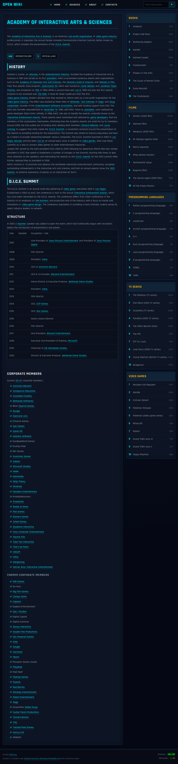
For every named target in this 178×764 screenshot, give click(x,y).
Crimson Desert (151, 400)
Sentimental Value (151, 162)
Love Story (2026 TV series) (151, 349)
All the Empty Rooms (151, 185)
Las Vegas (100, 189)
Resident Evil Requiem (151, 384)
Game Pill (17, 431)
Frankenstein (151, 65)
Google (16, 646)
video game (70, 189)
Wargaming (18, 562)
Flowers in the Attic (151, 73)
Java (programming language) (151, 252)
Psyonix (17, 682)
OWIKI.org (13, 754)
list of (19, 380)
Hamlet (151, 49)
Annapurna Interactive (24, 391)
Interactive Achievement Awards (23, 117)
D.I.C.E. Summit (56, 129)
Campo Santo (20, 596)
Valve (44, 259)
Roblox (151, 431)
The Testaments (151, 96)
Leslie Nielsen (88, 86)
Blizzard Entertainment (62, 274)
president (52, 78)
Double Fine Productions (25, 631)
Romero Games (21, 516)
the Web (42, 94)
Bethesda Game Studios (81, 281)
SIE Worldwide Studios (55, 348)
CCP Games (42, 303)
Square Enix (19, 536)
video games (88, 141)
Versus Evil (18, 732)
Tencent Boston (21, 717)
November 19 (50, 109)
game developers (99, 117)
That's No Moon (21, 546)
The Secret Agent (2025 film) (151, 178)
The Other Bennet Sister (151, 326)
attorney (33, 74)
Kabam (16, 461)
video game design (31, 204)
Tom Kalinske (87, 101)
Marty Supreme (151, 147)
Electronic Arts (20, 416)
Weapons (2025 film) (151, 131)
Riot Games (42, 311)
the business (42, 200)
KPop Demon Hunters (151, 154)
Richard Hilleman (89, 125)
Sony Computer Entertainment (28, 531)
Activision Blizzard (48, 266)
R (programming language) (151, 259)
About (93, 4)
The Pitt (151, 334)
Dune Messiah (151, 88)
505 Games (18, 581)
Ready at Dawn (20, 506)
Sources (75, 4)
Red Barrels (19, 687)
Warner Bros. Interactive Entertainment (33, 567)
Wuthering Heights (151, 42)
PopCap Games (20, 677)
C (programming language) (151, 213)
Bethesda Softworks (23, 401)
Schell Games (20, 521)
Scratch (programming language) (151, 228)
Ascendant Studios (22, 396)
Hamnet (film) (151, 124)
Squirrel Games (26, 406)
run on (41, 141)
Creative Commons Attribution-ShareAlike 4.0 (42, 758)
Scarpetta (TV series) (151, 310)
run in (78, 90)
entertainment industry (57, 74)
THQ (15, 722)
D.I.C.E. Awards (62, 44)
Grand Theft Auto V (151, 446)
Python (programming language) (151, 205)
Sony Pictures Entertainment (63, 240)
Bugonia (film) (151, 170)
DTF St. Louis (151, 341)
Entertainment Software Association (53, 105)
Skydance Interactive (23, 526)
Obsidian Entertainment (25, 491)
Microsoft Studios (22, 466)
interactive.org (20, 56)
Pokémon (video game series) (151, 415)
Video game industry (17, 98)
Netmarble (18, 476)
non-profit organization (80, 36)
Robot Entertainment (23, 697)
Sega (100, 101)
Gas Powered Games (23, 636)
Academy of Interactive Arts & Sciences (32, 36)
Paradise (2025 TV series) (151, 318)
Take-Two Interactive (23, 541)
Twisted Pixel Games (23, 727)
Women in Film (106, 82)
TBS (37, 90)
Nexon (16, 657)
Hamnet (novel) (151, 57)
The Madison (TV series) (151, 295)
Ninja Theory (19, 481)
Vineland (151, 26)
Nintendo (74, 101)
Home (57, 4)
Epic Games (19, 426)
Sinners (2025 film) (151, 116)
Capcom (17, 601)
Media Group (31, 707)
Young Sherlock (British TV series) (151, 357)
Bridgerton (151, 365)
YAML (151, 275)
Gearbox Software (22, 436)
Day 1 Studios (20, 611)
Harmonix (18, 652)
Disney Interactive (22, 626)
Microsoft (72, 340)
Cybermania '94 (49, 86)
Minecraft (151, 423)
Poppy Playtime (151, 454)
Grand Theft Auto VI (151, 439)
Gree (15, 641)
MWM (15, 471)
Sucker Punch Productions (26, 712)
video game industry (106, 36)
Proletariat (18, 501)
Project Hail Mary (151, 34)
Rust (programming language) (151, 244)
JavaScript (151, 221)
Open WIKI (12, 4)
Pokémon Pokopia (151, 408)
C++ (151, 236)
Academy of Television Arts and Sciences (40, 82)
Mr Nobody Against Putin (151, 139)
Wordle (151, 392)
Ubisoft (16, 551)
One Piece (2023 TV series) (151, 302)
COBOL (151, 267)
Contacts (111, 4)
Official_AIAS (46, 56)
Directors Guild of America (80, 82)
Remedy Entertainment (24, 692)
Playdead (17, 667)
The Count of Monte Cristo (151, 80)
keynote (22, 223)
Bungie (16, 411)
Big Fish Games (21, 591)
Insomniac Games (22, 456)
